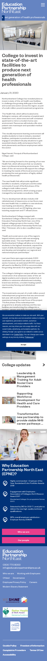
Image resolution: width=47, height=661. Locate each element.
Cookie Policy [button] (18, 334)
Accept (23, 345)
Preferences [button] (29, 337)
